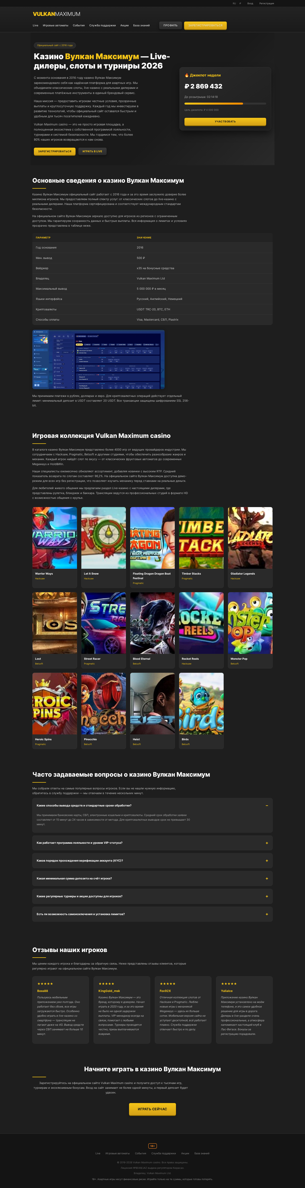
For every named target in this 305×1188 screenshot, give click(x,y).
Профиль (170, 25)
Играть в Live (92, 151)
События (79, 25)
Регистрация (266, 3)
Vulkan (56, 14)
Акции (124, 25)
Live (35, 25)
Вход (250, 3)
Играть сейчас (152, 1109)
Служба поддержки (102, 25)
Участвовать (225, 121)
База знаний (141, 25)
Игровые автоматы (55, 25)
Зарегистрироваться (205, 25)
